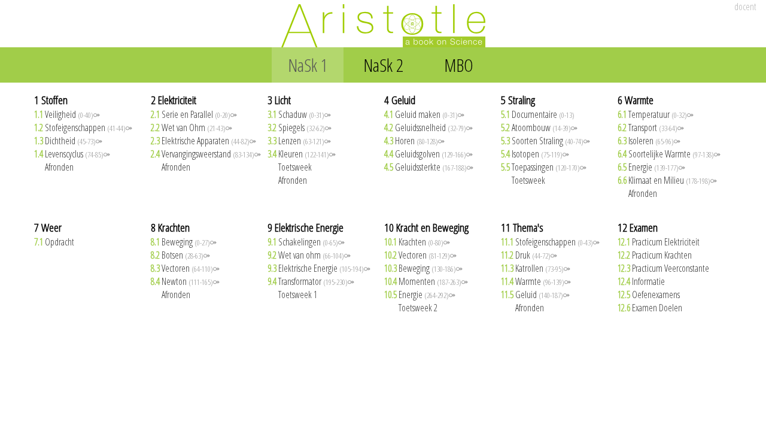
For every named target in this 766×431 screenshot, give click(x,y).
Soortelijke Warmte (669, 153)
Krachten (417, 241)
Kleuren (302, 153)
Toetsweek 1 (292, 294)
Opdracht (54, 241)
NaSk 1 (308, 65)
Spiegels (300, 127)
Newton (185, 281)
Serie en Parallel (194, 114)
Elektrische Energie (319, 268)
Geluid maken (424, 114)
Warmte (536, 281)
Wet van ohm (309, 255)
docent (745, 6)
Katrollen (535, 268)
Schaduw (299, 114)
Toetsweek (290, 167)
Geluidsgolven (428, 153)
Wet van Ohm (191, 127)
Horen (414, 140)
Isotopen (535, 153)
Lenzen (299, 140)
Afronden (54, 167)
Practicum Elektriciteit (659, 241)
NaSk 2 (383, 65)
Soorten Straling (545, 140)
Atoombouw (539, 127)
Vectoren (185, 268)
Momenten (426, 281)
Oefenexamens (649, 294)
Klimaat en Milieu (667, 180)
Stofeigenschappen (83, 127)
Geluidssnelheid (428, 127)
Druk (529, 255)
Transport (651, 127)
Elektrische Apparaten (203, 140)
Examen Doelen (650, 307)
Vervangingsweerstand (206, 153)
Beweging (184, 241)
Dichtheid (68, 140)
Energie (651, 167)
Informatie (641, 281)
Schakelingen (306, 241)
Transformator (311, 281)
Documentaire (537, 114)
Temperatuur (656, 114)
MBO (458, 65)
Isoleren (649, 140)
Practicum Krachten (655, 255)
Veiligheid (67, 114)
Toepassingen (543, 167)
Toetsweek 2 (410, 307)
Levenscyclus (72, 153)
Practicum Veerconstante (663, 268)
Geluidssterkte (428, 167)
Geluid (535, 294)
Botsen (180, 255)
